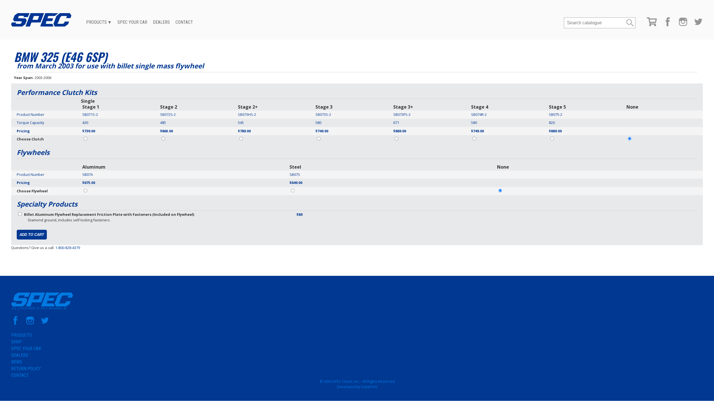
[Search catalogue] (595, 22)
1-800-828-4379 (67, 247)
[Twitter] (698, 24)
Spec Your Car (132, 22)
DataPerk (369, 386)
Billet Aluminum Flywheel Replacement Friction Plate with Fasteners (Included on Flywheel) (109, 214)
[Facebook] (667, 24)
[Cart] (652, 24)
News (16, 362)
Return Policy (26, 368)
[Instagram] (683, 24)
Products (96, 22)
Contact (184, 22)
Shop (16, 341)
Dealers (161, 22)
